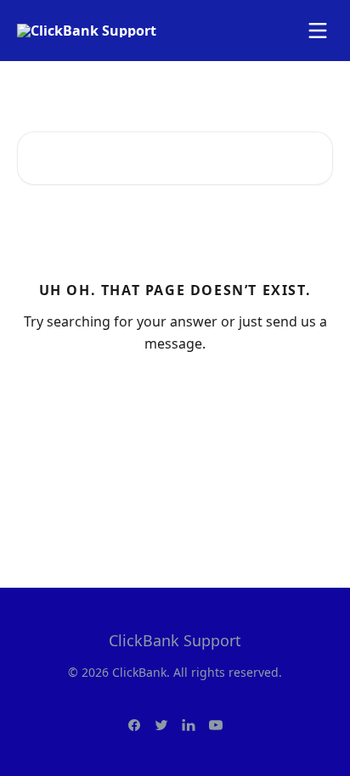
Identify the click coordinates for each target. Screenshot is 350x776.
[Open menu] (317, 30)
